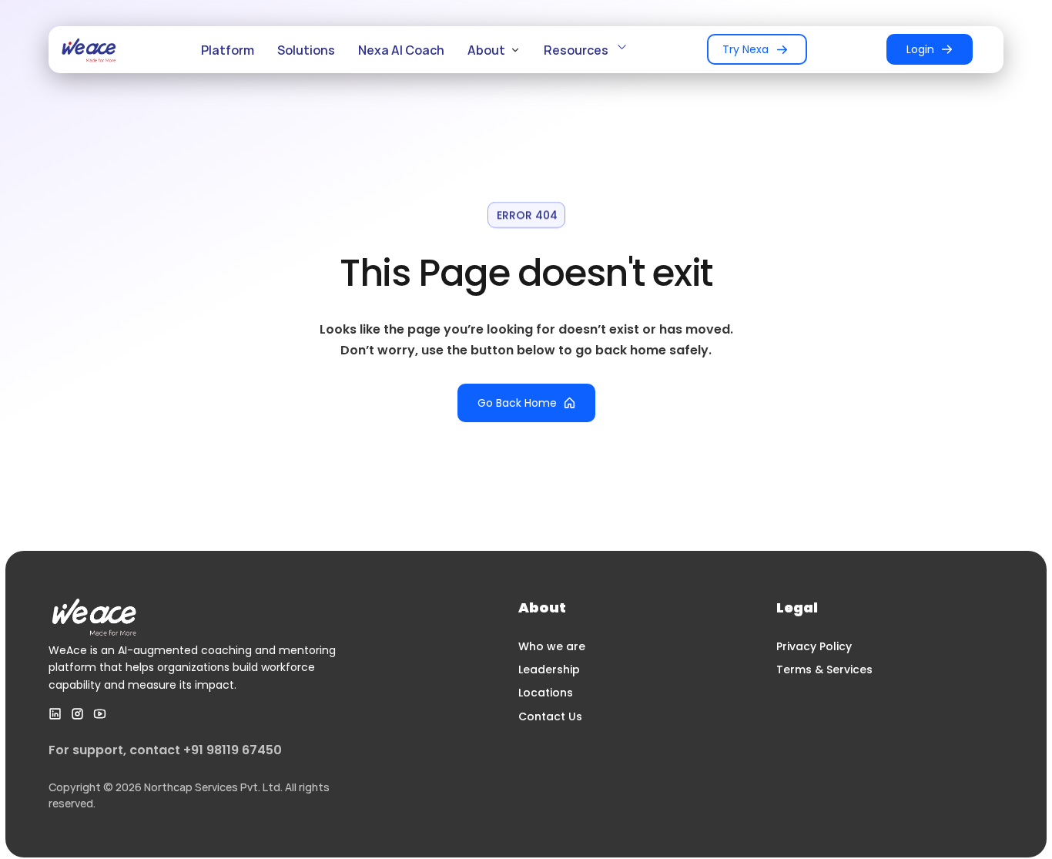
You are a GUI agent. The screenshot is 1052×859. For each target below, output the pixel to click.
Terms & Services (824, 669)
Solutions (306, 50)
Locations (545, 692)
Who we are (551, 646)
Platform (227, 50)
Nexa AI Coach (401, 50)
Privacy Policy (814, 646)
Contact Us (550, 716)
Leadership (549, 669)
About (486, 50)
